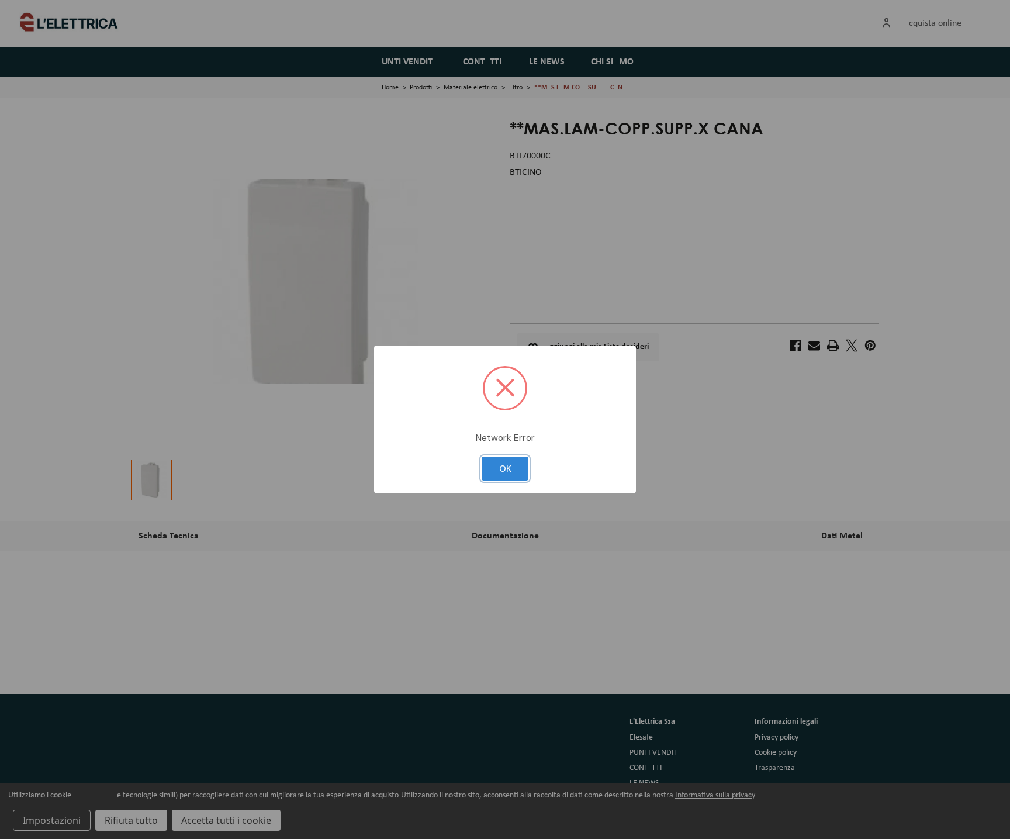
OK (505, 469)
